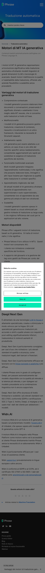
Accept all (22, 305)
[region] (22, 287)
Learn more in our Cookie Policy (24, 287)
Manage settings (22, 293)
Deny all (22, 299)
